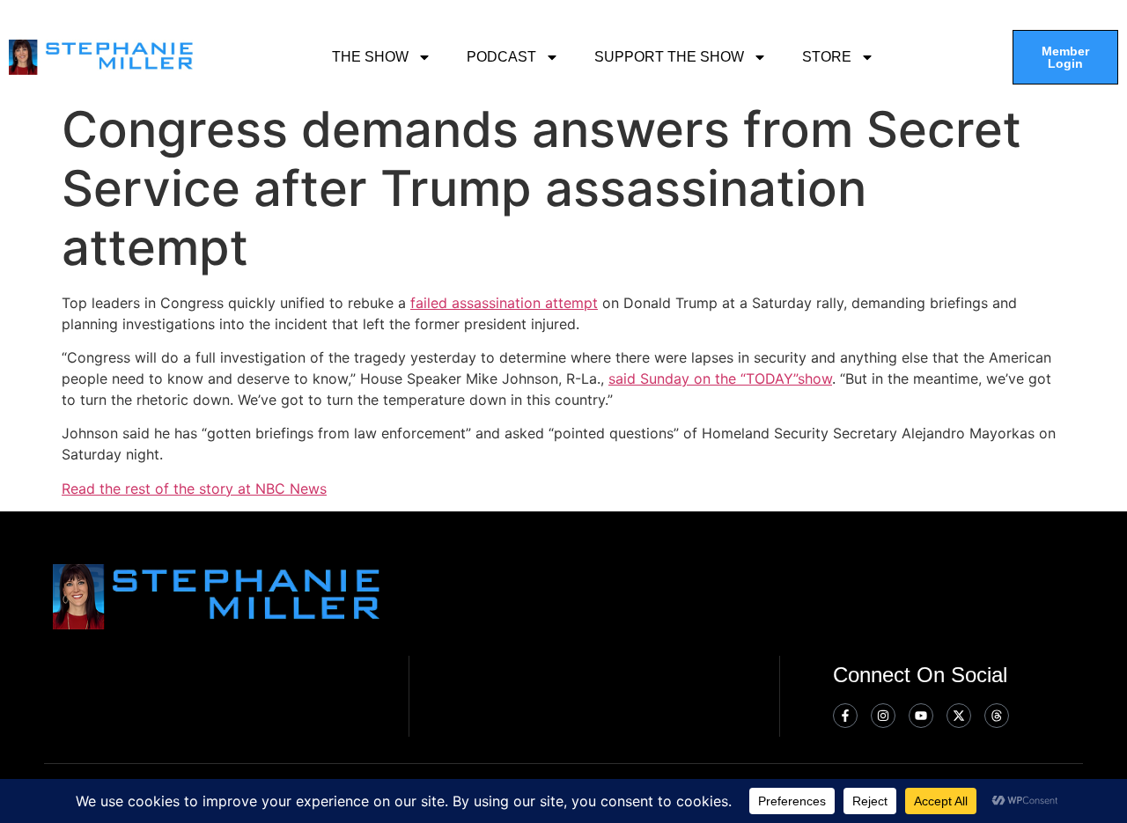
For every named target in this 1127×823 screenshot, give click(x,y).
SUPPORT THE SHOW (669, 56)
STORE (826, 56)
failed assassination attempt (504, 303)
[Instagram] (883, 715)
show (815, 378)
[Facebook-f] (845, 715)
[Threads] (996, 715)
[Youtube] (921, 715)
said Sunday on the (674, 378)
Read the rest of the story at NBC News (194, 488)
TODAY (769, 378)
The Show (370, 56)
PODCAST (501, 56)
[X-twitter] (959, 715)
